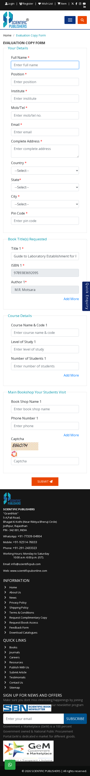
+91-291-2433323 (25, 548)
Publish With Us (19, 667)
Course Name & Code (29, 325)
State (16, 180)
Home (7, 35)
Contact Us (16, 682)
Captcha (17, 439)
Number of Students (28, 358)
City (15, 196)
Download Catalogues (23, 632)
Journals (14, 652)
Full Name (20, 57)
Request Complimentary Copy (28, 617)
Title (17, 248)
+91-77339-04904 (30, 536)
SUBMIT (43, 481)
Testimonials (17, 677)
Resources (16, 662)
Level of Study (23, 342)
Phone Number (24, 418)
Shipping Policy (18, 607)
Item (63, 3)
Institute (19, 91)
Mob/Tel (19, 108)
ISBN (17, 265)
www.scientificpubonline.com (28, 571)
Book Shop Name (26, 401)
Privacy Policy (18, 602)
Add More (71, 299)
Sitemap (14, 687)
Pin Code (19, 213)
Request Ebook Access (23, 622)
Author (19, 282)
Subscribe (75, 718)
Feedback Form (19, 627)
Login (11, 3)
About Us (15, 592)
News (13, 597)
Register (27, 3)
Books (13, 647)
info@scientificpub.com (26, 564)
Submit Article (18, 672)
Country (19, 163)
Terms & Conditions (21, 612)
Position (19, 74)
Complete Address (26, 141)
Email (16, 124)
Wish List (47, 3)
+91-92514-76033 (25, 542)
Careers (14, 657)
